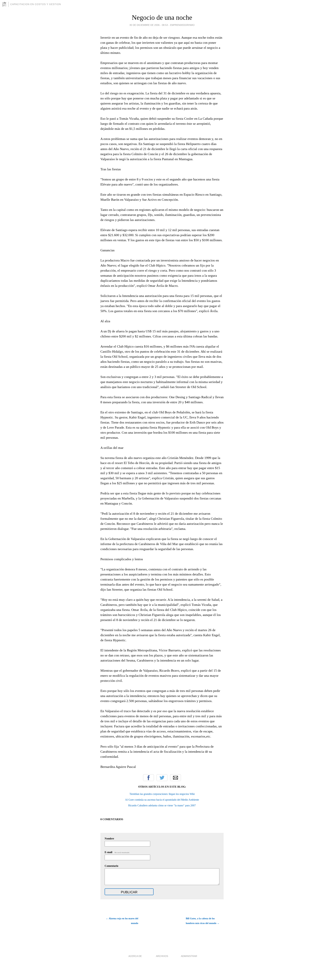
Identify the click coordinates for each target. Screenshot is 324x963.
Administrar (189, 956)
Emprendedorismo (182, 25)
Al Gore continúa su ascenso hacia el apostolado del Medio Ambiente (162, 799)
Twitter (162, 777)
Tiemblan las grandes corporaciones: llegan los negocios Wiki (162, 794)
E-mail (117, 852)
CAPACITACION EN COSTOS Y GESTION (35, 4)
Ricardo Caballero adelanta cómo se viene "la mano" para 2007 (162, 805)
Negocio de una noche (162, 17)
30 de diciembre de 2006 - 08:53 (148, 25)
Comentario (111, 865)
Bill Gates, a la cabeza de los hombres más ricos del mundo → (202, 921)
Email (175, 777)
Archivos (162, 956)
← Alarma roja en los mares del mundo (122, 921)
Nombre (109, 838)
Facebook (148, 777)
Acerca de (135, 956)
